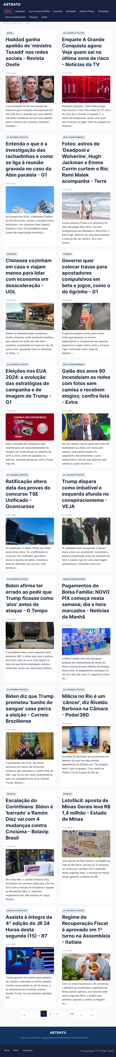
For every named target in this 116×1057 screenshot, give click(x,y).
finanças (67, 254)
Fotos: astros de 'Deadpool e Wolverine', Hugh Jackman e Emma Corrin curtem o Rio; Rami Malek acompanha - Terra (85, 162)
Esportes (57, 11)
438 (72, 1014)
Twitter (111, 1051)
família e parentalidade (74, 579)
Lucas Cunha (88, 1051)
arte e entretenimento (73, 137)
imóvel (10, 33)
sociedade (11, 254)
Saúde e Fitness (87, 11)
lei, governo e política (73, 33)
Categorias (20, 11)
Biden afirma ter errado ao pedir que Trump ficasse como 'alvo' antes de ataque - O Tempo (29, 598)
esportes (11, 794)
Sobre (44, 17)
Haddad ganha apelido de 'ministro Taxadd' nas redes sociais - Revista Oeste (28, 52)
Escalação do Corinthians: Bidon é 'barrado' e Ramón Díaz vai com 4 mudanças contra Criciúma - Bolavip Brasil (29, 819)
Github (103, 1051)
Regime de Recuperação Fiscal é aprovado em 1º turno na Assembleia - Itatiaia (86, 929)
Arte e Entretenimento (15, 17)
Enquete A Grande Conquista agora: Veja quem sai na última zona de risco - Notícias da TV (85, 52)
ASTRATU (12, 4)
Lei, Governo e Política (39, 11)
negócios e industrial (17, 911)
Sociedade (71, 11)
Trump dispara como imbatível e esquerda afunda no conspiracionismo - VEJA (85, 493)
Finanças (33, 17)
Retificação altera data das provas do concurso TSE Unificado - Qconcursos (28, 493)
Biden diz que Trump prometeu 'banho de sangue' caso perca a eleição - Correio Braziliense (30, 708)
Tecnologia (103, 11)
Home (8, 11)
